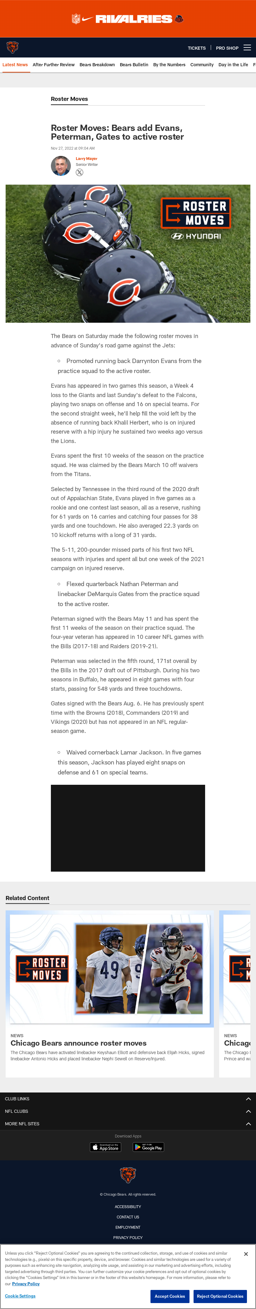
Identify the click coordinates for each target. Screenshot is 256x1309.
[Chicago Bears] (128, 1176)
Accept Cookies (170, 1296)
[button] (128, 828)
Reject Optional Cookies (220, 1296)
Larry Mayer (86, 158)
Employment (128, 1227)
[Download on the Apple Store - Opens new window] (105, 1147)
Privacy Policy (128, 1237)
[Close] (246, 1254)
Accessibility (128, 1206)
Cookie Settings (20, 1295)
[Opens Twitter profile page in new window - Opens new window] (79, 172)
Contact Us (128, 1217)
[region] (128, 1276)
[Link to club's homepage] (12, 45)
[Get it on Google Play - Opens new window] (148, 1150)
